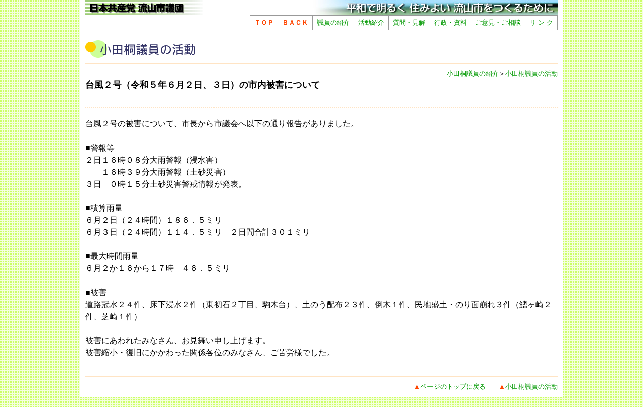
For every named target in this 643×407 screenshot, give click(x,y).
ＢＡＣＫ (295, 22)
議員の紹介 (333, 22)
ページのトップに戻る (453, 386)
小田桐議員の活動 (531, 73)
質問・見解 (409, 22)
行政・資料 (450, 22)
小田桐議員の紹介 (473, 73)
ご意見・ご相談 (498, 22)
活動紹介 (371, 22)
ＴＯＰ (264, 22)
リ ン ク (541, 22)
